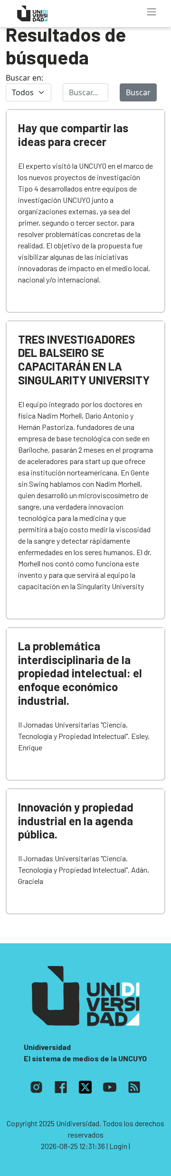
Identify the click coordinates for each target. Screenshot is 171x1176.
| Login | (118, 1145)
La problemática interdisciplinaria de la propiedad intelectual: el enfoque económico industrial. (80, 673)
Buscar (138, 92)
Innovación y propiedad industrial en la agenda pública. (75, 820)
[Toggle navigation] (151, 12)
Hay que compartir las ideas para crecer (73, 134)
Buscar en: (24, 78)
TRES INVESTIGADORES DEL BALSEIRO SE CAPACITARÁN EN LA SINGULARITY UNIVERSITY (84, 359)
